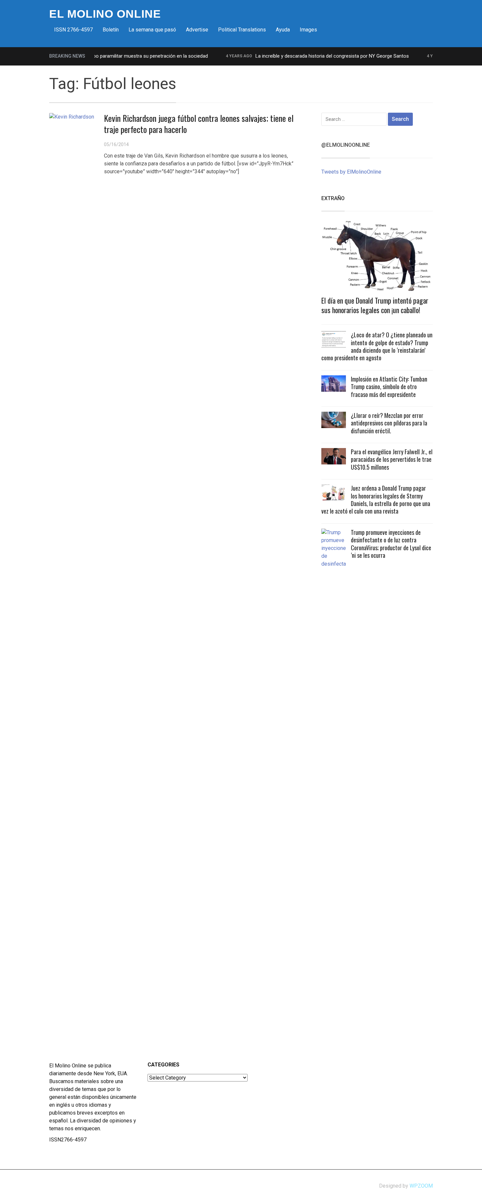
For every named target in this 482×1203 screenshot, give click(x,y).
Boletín (111, 30)
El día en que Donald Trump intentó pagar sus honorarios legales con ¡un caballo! (374, 305)
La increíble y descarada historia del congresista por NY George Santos (319, 56)
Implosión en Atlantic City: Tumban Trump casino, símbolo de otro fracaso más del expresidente (389, 387)
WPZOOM (421, 1186)
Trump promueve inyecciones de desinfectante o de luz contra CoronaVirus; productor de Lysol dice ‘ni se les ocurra (391, 543)
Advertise (197, 30)
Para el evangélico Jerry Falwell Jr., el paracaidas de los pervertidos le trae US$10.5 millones (391, 459)
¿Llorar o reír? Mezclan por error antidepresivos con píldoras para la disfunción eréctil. (389, 423)
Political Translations (242, 30)
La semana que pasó (152, 30)
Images (308, 30)
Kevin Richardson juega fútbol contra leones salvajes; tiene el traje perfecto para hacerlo (198, 124)
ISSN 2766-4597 (73, 30)
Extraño (333, 198)
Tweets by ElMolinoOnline (351, 172)
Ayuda (283, 30)
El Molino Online (105, 14)
